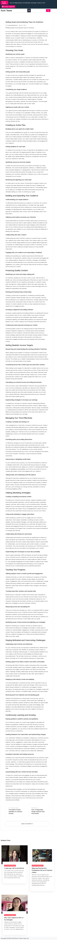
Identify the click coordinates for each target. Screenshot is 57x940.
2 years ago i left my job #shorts (14, 868)
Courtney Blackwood (12, 25)
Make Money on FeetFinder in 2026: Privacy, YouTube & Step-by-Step (30, 2)
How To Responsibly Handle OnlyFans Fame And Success (38, 811)
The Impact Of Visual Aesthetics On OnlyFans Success (15, 811)
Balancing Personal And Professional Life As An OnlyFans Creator (42, 870)
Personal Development (10, 865)
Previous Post (14, 808)
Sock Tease (6, 10)
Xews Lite (26, 938)
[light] (53, 10)
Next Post (34, 808)
